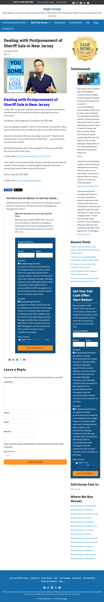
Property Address (26, 241)
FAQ (88, 22)
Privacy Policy (25, 342)
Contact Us (8, 28)
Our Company (61, 2)
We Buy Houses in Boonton (82, 522)
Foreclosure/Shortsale (13, 22)
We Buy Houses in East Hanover (84, 538)
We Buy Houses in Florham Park (84, 542)
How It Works (46, 578)
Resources (60, 22)
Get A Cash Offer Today (45, 2)
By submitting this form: (30, 263)
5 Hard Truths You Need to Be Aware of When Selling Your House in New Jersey (85, 250)
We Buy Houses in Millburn (82, 509)
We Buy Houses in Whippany (83, 558)
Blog (95, 22)
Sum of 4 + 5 (9, 451)
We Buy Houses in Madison (82, 550)
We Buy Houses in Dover (81, 534)
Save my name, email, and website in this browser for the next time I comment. (34, 445)
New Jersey (75, 489)
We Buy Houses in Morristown (83, 554)
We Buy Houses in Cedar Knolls (84, 526)
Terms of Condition (49, 581)
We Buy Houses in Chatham (82, 530)
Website (7, 431)
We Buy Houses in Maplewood (83, 505)
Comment (9, 382)
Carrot (64, 598)
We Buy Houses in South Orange (84, 513)
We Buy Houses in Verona (81, 518)
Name (7, 412)
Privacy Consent (23, 337)
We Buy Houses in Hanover (82, 546)
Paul (8, 54)
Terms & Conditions (38, 339)
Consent (21, 260)
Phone (20, 251)
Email (39, 251)
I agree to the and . (35, 340)
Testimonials (75, 22)
